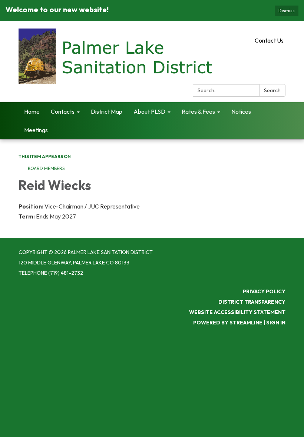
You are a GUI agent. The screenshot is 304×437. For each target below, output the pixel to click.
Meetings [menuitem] (36, 130)
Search (272, 90)
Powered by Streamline (227, 322)
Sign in (275, 322)
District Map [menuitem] (106, 111)
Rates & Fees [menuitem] (198, 111)
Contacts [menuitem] (63, 111)
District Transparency (251, 301)
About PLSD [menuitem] (149, 111)
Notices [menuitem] (241, 111)
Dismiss (286, 10)
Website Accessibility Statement (237, 312)
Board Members (46, 168)
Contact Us (269, 40)
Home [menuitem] (32, 111)
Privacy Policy (264, 291)
